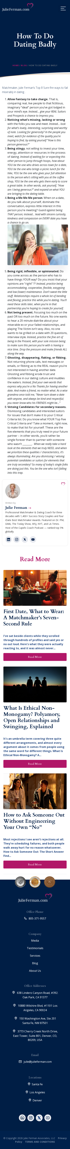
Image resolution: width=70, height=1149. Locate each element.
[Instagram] (16, 539)
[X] (25, 539)
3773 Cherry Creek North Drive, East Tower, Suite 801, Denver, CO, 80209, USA (35, 1035)
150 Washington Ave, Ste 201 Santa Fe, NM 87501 (37, 1021)
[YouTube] (33, 539)
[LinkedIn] (8, 539)
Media (35, 940)
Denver (37, 1100)
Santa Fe (37, 1084)
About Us (35, 971)
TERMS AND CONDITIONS (39, 1141)
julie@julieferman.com (37, 1062)
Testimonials (35, 948)
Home (16, 65)
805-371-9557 (37, 918)
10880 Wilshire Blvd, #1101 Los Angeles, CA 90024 (37, 1008)
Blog (24, 65)
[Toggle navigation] (63, 8)
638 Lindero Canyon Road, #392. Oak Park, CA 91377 (37, 995)
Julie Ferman (18, 507)
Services (35, 956)
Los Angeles (37, 1092)
